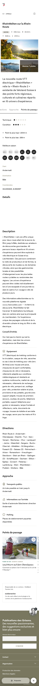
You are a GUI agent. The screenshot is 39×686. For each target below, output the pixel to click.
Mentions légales (8, 674)
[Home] (3, 5)
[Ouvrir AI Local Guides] (33, 611)
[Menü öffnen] (34, 681)
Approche (14, 109)
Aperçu (8, 14)
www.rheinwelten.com (12, 304)
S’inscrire (19, 646)
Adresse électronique (8, 634)
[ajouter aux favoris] (34, 14)
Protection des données (11, 670)
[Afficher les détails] (35, 609)
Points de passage (29, 109)
